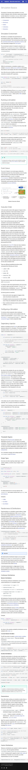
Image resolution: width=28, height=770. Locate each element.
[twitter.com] (4, 768)
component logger (5, 319)
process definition (17, 68)
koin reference (4, 494)
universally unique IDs (19, 715)
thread (15, 563)
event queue (18, 43)
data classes (8, 725)
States (4, 24)
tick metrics (3, 317)
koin (15, 326)
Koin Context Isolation (6, 375)
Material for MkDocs (9, 765)
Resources (5, 22)
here (21, 161)
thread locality (11, 439)
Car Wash (5, 501)
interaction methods (14, 255)
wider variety (23, 753)
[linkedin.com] (6, 768)
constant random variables (20, 636)
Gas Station (5, 503)
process (11, 119)
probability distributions (6, 545)
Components (6, 20)
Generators (5, 29)
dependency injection (19, 41)
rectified (17, 607)
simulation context (5, 571)
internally (15, 523)
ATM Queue (12, 454)
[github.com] (2, 768)
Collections (5, 27)
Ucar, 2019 (11, 245)
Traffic (20, 93)
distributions (18, 514)
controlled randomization (8, 41)
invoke (8, 631)
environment (12, 521)
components (8, 68)
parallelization (21, 528)
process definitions (14, 605)
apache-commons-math (15, 516)
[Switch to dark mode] (23, 1)
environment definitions (12, 603)
